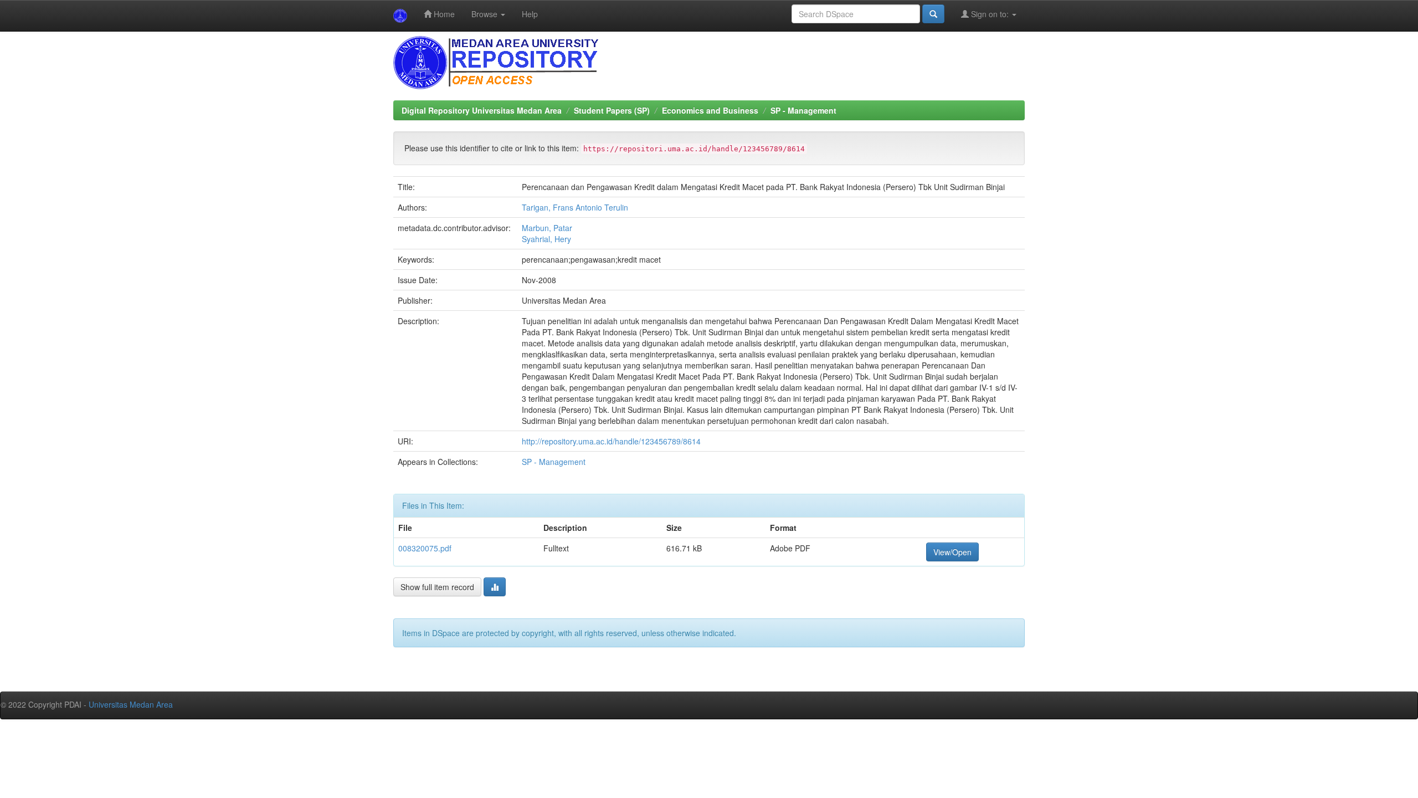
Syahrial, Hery (546, 238)
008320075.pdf (424, 548)
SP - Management (803, 110)
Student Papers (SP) (612, 110)
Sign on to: (990, 13)
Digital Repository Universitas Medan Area (482, 110)
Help (530, 13)
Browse (485, 13)
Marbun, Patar (547, 227)
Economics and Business (710, 110)
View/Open (952, 551)
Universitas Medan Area (131, 704)
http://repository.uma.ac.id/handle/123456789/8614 (611, 441)
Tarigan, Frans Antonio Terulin (575, 207)
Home (443, 13)
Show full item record (437, 586)
